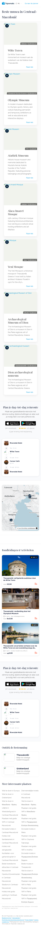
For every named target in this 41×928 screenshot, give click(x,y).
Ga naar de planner (31, 3)
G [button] (11, 520)
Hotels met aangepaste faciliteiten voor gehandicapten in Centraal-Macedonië (10, 853)
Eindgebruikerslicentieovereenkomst (13, 920)
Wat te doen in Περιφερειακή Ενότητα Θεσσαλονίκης (29, 874)
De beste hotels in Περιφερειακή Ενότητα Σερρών (29, 856)
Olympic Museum (18, 100)
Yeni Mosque (15, 266)
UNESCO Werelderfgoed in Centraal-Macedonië (10, 811)
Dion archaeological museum (20, 374)
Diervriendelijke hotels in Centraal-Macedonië (29, 794)
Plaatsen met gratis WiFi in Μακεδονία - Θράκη (28, 811)
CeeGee (24, 204)
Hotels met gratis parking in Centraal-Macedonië (9, 895)
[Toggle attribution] (36, 528)
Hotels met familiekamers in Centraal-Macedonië (10, 839)
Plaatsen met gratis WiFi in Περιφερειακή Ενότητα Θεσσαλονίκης (29, 822)
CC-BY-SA (33, 148)
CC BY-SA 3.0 (32, 43)
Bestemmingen (6, 918)
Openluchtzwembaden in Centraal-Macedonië (11, 877)
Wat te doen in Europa (11, 791)
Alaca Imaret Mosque (16, 212)
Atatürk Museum (18, 155)
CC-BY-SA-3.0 (32, 365)
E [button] (29, 497)
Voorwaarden (16, 918)
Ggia (25, 260)
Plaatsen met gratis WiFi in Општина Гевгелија (28, 839)
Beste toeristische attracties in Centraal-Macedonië (10, 867)
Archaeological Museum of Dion (18, 321)
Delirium (24, 43)
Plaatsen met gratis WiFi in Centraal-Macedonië (9, 822)
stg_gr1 (26, 312)
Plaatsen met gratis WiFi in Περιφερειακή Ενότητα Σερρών (29, 898)
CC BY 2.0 (33, 312)
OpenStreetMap (23, 528)
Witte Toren (15, 50)
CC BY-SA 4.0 (32, 204)
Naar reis (29, 67)
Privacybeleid (29, 920)
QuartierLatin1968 (21, 365)
